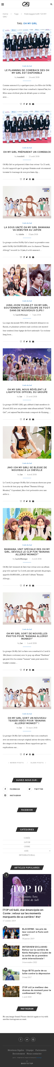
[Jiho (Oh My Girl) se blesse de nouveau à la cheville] (27, 442)
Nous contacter (34, 1053)
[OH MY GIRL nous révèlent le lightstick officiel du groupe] (27, 364)
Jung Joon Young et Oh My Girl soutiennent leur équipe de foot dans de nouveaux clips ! (27, 308)
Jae (21, 396)
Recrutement (19, 1053)
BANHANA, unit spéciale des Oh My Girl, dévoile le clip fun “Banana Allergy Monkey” (27, 552)
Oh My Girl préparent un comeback (27, 152)
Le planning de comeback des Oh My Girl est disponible (27, 71)
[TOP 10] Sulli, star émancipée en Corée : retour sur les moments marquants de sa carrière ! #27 (23, 913)
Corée (27, 838)
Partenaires (40, 1050)
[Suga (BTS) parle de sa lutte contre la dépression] (11, 974)
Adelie (21, 234)
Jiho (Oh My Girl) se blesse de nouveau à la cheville (27, 468)
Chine (27, 846)
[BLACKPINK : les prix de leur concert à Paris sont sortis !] (11, 933)
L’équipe (30, 1050)
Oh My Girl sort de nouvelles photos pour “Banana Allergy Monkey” (27, 636)
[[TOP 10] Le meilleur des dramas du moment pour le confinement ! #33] (11, 991)
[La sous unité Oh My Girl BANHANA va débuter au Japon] (27, 202)
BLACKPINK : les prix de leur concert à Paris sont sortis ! (35, 932)
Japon (27, 842)
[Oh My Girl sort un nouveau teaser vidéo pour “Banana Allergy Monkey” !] (27, 693)
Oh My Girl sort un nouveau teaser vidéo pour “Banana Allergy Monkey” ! (27, 721)
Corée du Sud (27, 66)
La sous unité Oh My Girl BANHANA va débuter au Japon (27, 228)
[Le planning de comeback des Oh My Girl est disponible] (27, 45)
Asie (26, 850)
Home (5, 14)
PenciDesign (39, 1057)
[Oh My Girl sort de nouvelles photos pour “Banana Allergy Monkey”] (27, 608)
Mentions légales (16, 1050)
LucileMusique (22, 314)
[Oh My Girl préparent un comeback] (27, 127)
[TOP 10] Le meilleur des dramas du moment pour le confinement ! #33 (36, 990)
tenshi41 (21, 77)
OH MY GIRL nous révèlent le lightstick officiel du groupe (27, 390)
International (27, 855)
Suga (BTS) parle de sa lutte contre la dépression (36, 972)
